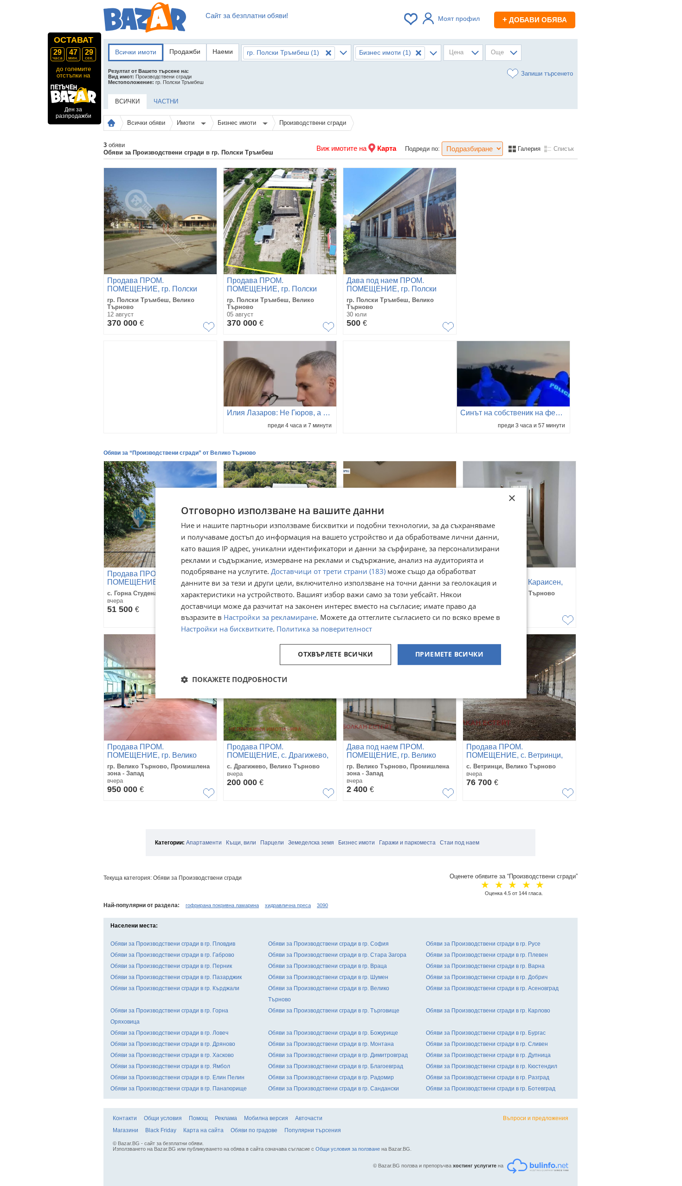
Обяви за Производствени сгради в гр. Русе (483, 944)
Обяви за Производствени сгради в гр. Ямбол (170, 1066)
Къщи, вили (241, 842)
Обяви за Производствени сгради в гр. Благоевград (335, 1066)
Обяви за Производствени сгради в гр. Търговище (333, 1010)
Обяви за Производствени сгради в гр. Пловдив (172, 944)
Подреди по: (422, 148)
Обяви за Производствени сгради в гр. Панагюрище (178, 1088)
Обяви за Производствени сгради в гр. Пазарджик (176, 977)
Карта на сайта (203, 1130)
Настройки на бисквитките (227, 628)
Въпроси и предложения (535, 1118)
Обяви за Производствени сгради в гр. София (328, 944)
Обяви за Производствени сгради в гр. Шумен (328, 977)
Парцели (272, 842)
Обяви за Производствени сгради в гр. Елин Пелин (177, 1077)
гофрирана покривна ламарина (222, 905)
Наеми (222, 51)
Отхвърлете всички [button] (335, 654)
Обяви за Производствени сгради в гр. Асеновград (492, 988)
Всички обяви (146, 122)
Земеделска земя (311, 842)
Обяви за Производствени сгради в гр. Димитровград (338, 1055)
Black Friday (160, 1130)
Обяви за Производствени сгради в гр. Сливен (487, 1044)
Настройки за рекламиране (270, 617)
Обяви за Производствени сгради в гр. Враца (327, 966)
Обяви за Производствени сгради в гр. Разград (487, 1077)
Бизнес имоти (238, 122)
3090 (322, 905)
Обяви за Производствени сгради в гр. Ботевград (490, 1088)
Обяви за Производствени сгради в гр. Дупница (488, 1055)
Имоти (186, 122)
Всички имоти (135, 52)
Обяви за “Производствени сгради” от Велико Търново (179, 453)
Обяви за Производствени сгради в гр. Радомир (331, 1077)
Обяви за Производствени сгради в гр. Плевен (487, 955)
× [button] (511, 498)
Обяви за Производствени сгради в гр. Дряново (172, 1044)
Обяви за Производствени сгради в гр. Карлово (488, 1010)
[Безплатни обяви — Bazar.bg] (144, 19)
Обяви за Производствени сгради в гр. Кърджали (174, 988)
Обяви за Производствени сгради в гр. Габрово (172, 955)
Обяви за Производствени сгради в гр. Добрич (486, 977)
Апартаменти (204, 842)
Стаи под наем (459, 842)
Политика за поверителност (324, 628)
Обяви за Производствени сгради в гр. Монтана (331, 1044)
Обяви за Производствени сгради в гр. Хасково (172, 1055)
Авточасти (308, 1118)
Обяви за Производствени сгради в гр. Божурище (333, 1033)
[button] (234, 679)
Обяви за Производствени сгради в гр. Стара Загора (337, 955)
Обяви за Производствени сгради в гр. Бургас (486, 1033)
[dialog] (341, 593)
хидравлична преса (288, 905)
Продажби (184, 51)
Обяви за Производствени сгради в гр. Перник (171, 966)
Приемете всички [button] (449, 654)
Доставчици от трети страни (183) (328, 571)
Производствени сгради (312, 122)
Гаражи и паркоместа (407, 842)
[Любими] (411, 19)
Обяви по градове (254, 1130)
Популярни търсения (312, 1130)
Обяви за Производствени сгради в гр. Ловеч (169, 1033)
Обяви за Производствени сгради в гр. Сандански (333, 1088)
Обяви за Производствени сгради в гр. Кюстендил (491, 1066)
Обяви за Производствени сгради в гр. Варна (485, 966)
